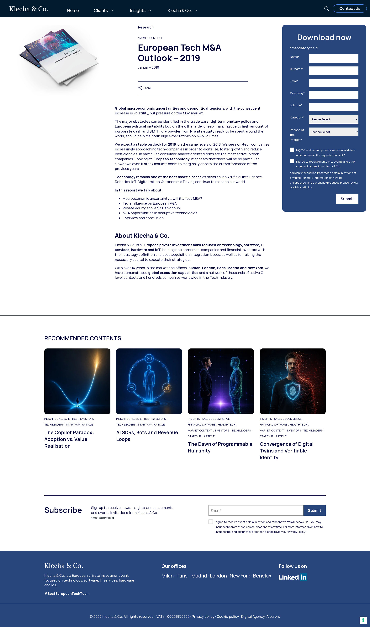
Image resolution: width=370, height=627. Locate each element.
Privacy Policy (303, 187)
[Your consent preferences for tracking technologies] (363, 620)
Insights (138, 10)
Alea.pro (273, 616)
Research (146, 27)
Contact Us (349, 8)
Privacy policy (203, 616)
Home (73, 10)
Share (144, 88)
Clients (101, 10)
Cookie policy (228, 616)
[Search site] (326, 8)
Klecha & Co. (180, 10)
